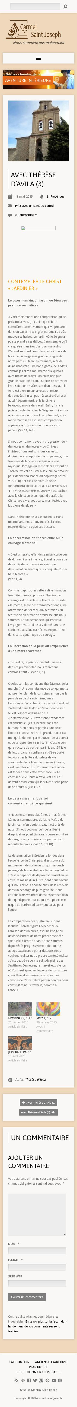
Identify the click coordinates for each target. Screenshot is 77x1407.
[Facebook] (29, 1380)
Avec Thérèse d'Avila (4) (36, 1112)
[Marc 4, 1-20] (48, 1009)
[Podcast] (23, 1380)
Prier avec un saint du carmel (34, 205)
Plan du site (38, 1367)
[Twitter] (35, 1380)
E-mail (15, 1260)
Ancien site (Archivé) (51, 1362)
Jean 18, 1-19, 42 (19, 1052)
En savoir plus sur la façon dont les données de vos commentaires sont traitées (37, 1326)
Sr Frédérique (55, 196)
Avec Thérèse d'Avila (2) (40, 1102)
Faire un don (19, 1362)
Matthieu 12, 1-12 (20, 1018)
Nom (13, 1244)
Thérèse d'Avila (35, 1079)
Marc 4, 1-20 (44, 1018)
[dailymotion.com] (60, 1380)
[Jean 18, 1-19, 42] (20, 1043)
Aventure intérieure (28, 80)
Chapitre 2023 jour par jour (38, 1372)
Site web (15, 1276)
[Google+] (41, 1380)
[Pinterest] (47, 1380)
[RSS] (16, 1380)
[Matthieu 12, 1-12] (20, 1009)
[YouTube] (54, 1380)
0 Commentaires (26, 215)
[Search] (65, 6)
